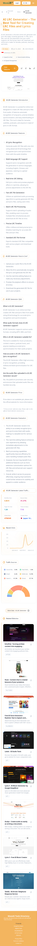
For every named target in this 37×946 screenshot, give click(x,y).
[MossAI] (7, 3)
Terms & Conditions (18, 941)
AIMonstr (18, 935)
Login (17, 3)
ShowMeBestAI (19, 931)
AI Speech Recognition (10, 60)
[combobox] (26, 3)
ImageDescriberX (18, 926)
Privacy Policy (18, 939)
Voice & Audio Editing (24, 57)
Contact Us (18, 943)
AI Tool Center (18, 933)
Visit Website (7, 68)
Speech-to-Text (8, 57)
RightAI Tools (18, 928)
